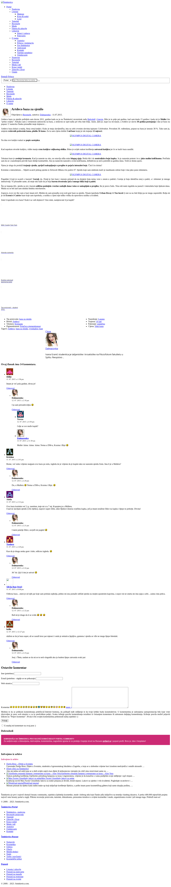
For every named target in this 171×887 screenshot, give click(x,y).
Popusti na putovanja (15, 872)
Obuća (9, 849)
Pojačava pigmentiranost (30, 326)
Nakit (8, 854)
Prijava (11, 76)
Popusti (4, 864)
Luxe (19, 19)
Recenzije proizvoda (15, 814)
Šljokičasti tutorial (31, 783)
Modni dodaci (12, 852)
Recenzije (16, 24)
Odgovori (10, 388)
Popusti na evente (13, 879)
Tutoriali (15, 21)
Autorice (20, 40)
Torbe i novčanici (13, 856)
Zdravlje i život (18, 69)
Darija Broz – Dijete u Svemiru (19, 764)
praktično (101, 324)
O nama (15, 38)
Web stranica (6, 683)
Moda (14, 26)
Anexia (100, 119)
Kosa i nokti (17, 67)
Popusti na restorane (14, 876)
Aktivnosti (21, 48)
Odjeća (9, 847)
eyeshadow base (36, 329)
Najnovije (10, 842)
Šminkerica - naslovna (15, 812)
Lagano (101, 319)
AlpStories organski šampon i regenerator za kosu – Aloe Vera (87, 773)
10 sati (99, 321)
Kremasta (19, 324)
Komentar (5, 707)
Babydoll (91, 119)
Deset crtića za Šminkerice (17, 769)
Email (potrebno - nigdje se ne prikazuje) (18, 678)
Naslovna (16, 9)
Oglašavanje (22, 55)
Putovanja (21, 36)
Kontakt (20, 50)
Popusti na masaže (14, 874)
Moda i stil (16, 65)
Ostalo (14, 72)
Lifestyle (15, 31)
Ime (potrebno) (7, 673)
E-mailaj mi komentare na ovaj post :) (20, 725)
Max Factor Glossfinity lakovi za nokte (57, 778)
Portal (8, 7)
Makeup (20, 14)
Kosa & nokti (22, 16)
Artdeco (16, 321)
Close (48, 331)
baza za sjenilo (25, 319)
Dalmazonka (45, 115)
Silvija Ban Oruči (14, 587)
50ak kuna (99, 326)
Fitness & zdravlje (19, 28)
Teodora (10, 544)
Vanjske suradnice (24, 52)
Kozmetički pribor (14, 859)
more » (69, 707)
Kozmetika (11, 844)
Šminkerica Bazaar (9, 837)
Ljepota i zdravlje (13, 869)
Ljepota (15, 11)
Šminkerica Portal (9, 807)
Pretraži (4, 76)
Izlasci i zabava (23, 33)
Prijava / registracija (25, 43)
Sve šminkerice (23, 45)
